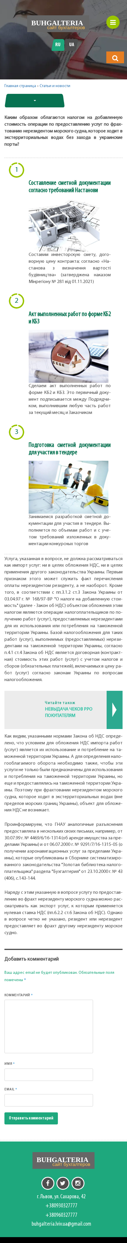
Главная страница (20, 86)
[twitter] (62, 1183)
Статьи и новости (55, 86)
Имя (9, 1063)
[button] (115, 57)
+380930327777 (61, 1206)
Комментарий (18, 995)
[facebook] (47, 1183)
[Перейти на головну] (58, 23)
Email (10, 1089)
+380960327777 (61, 1215)
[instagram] (77, 1183)
